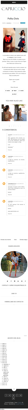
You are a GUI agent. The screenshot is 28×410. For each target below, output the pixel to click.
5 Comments (16, 23)
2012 (3, 384)
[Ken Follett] (14, 112)
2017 (3, 358)
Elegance (20, 402)
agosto (5, 366)
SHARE (8, 90)
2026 (3, 343)
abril (5, 376)
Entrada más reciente (6, 239)
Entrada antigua (23, 239)
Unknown (10, 156)
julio (5, 367)
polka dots (5, 375)
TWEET (15, 90)
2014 (3, 362)
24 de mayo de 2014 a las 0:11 (15, 170)
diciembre (6, 364)
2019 (3, 354)
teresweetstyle (12, 183)
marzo (5, 378)
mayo (5, 370)
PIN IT (15, 94)
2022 (3, 350)
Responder (10, 149)
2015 (3, 361)
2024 (3, 346)
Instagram (5, 373)
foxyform (25, 335)
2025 (3, 345)
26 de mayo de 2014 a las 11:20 (15, 202)
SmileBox (2, 409)
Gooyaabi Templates (19, 404)
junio (5, 369)
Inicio (15, 239)
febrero (5, 380)
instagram (11, 57)
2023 (3, 348)
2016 (3, 359)
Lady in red (6, 372)
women (23, 23)
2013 (3, 383)
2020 (3, 353)
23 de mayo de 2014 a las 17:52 (16, 135)
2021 (3, 351)
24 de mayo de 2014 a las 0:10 (15, 157)
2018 (3, 356)
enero (5, 381)
